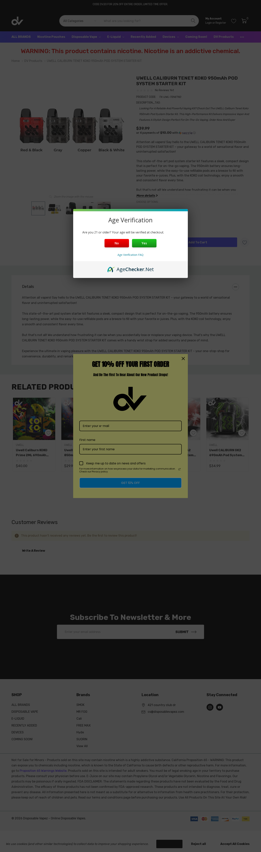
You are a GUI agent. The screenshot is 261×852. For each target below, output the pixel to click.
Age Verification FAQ (130, 255)
